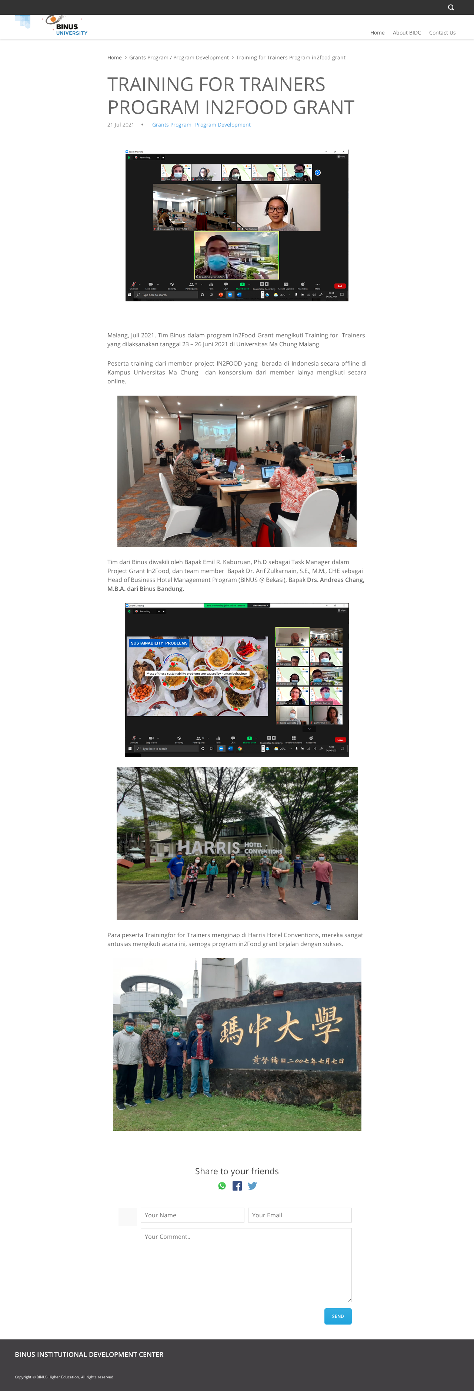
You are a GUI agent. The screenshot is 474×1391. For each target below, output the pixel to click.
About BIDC (407, 32)
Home (377, 32)
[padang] (237, 680)
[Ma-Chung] (237, 1044)
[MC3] (237, 843)
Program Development (201, 57)
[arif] (237, 225)
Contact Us (442, 32)
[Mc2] (237, 471)
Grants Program (148, 57)
